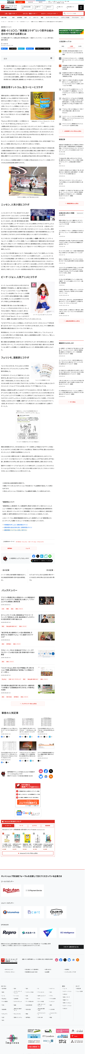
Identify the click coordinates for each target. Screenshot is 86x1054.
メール (3, 995)
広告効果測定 (29, 1005)
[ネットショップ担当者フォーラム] (9, 962)
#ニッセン (24, 542)
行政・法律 (40, 1017)
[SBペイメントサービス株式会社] (34, 890)
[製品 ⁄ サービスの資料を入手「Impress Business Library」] (33, 1042)
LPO (39, 998)
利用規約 (67, 969)
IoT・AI (57, 1)
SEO (51, 992)
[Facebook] (46, 771)
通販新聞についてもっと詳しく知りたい (15, 530)
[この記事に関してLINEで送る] (49, 556)
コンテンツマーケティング (52, 17)
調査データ (65, 1000)
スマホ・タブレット (18, 1001)
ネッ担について (60, 7)
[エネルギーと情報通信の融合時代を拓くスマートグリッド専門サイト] (62, 1037)
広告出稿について (70, 7)
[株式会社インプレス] (12, 1039)
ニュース (65, 988)
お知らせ (65, 994)
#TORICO (18, 542)
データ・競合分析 (30, 1001)
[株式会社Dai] (34, 912)
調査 (51, 1017)
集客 (42, 17)
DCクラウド (62, 1)
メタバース (35, 17)
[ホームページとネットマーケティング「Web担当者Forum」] (62, 1031)
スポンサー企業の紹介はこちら (71, 947)
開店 (27, 1013)
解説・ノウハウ (66, 997)
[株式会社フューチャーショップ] (11, 912)
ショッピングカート (53, 1013)
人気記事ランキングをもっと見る (72, 131)
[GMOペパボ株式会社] (56, 912)
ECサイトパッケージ (42, 1013)
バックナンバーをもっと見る (29, 703)
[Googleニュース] (46, 776)
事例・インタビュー (67, 1002)
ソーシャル (16, 995)
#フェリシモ (40, 542)
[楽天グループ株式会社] (11, 890)
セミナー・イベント (67, 991)
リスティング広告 (65, 17)
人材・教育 (52, 1009)
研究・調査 (67, 1)
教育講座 (58, 2)
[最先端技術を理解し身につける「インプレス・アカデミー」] (76, 1042)
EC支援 (62, 2)
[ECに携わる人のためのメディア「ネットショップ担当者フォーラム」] (76, 1037)
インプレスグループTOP (70, 972)
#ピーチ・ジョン (32, 542)
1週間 (71, 46)
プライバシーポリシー (10, 972)
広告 (27, 995)
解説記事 (79, 988)
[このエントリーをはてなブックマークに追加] (41, 556)
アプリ (51, 995)
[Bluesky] (69, 959)
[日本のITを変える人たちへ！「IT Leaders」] (48, 1037)
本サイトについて (9, 969)
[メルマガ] (41, 771)
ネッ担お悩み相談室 (26, 7)
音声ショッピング (41, 995)
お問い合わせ (48, 969)
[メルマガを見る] (56, 959)
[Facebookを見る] (60, 959)
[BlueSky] (41, 776)
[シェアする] (33, 556)
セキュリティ (4, 1013)
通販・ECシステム (18, 1017)
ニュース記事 (80, 991)
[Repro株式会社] (9, 933)
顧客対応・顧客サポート (18, 1009)
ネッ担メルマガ (48, 7)
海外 (13, 17)
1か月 (79, 46)
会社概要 (47, 972)
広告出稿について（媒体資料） (32, 969)
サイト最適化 (5, 1001)
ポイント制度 (41, 1001)
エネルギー (50, 2)
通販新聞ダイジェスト (24, 21)
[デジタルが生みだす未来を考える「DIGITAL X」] (48, 1042)
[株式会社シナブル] (67, 933)
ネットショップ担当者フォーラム (9, 7)
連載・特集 (4, 17)
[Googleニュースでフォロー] (73, 959)
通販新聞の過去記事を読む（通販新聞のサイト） (18, 527)
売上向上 (4, 998)
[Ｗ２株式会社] (48, 933)
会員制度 (16, 998)
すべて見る (72, 402)
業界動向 (28, 1017)
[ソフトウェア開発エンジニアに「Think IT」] (48, 1031)
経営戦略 (47, 825)
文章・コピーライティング (41, 1005)
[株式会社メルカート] (28, 933)
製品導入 (41, 2)
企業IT (49, 1)
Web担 (31, 776)
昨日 (63, 46)
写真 (3, 1005)
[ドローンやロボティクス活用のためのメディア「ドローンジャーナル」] (62, 1042)
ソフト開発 (53, 1)
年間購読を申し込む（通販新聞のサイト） (16, 525)
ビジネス (34, 825)
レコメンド (52, 1001)
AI (29, 17)
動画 (15, 1005)
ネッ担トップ (3, 21)
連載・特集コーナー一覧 (13, 21)
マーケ (21, 825)
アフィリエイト (75, 17)
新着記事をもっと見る (72, 203)
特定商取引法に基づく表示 (31, 972)
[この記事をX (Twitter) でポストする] (37, 556)
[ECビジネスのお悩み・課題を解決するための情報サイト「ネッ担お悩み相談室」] (33, 1047)
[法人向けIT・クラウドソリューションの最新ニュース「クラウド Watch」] (33, 1037)
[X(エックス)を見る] (65, 959)
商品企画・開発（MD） (41, 1009)
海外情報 (19, 17)
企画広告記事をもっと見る (73, 321)
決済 (3, 1017)
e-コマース (8, 825)
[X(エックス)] (51, 771)
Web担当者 (30, 2)
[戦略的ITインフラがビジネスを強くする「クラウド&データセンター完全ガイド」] (33, 1031)
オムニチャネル (17, 1013)
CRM (27, 998)
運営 (51, 1005)
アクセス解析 (53, 998)
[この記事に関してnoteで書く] (45, 556)
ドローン (54, 2)
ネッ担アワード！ (38, 7)
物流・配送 (28, 1009)
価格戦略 (4, 1009)
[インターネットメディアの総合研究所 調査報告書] (76, 1031)
